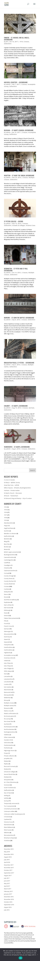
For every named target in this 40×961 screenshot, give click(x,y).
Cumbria (6, 589)
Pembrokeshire (8, 745)
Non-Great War (8, 721)
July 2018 (6, 860)
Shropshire (7, 780)
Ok (20, 958)
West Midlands (8, 827)
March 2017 (7, 889)
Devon (6, 594)
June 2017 (7, 881)
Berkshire (7, 539)
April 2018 (7, 862)
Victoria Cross (30, 225)
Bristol (6, 549)
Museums (7, 708)
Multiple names (8, 705)
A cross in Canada (9, 480)
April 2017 (7, 886)
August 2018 (7, 857)
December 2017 (8, 865)
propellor (7, 758)
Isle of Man (7, 663)
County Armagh (9, 576)
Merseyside (7, 695)
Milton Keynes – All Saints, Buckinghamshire (17, 488)
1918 (5, 518)
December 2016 (8, 897)
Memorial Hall (8, 692)
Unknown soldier (9, 811)
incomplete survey (9, 655)
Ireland (6, 660)
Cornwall (6, 573)
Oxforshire (7, 44)
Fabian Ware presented (11, 618)
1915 (5, 510)
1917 (5, 515)
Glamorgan (7, 631)
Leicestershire (8, 679)
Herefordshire (8, 647)
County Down (8, 578)
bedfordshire (8, 536)
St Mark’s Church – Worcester (13, 493)
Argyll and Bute (8, 528)
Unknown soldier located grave (13, 814)
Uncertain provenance (11, 809)
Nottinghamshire (9, 732)
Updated (6, 819)
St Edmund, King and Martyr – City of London (18, 498)
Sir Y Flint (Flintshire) (10, 782)
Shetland (6, 777)
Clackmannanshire (9, 570)
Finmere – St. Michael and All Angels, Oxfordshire (16, 38)
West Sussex (8, 830)
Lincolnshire (7, 682)
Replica (6, 764)
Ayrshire (6, 531)
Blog (5, 541)
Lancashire (7, 676)
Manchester (7, 690)
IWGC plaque (8, 671)
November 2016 (9, 899)
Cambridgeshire (9, 560)
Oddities (6, 735)
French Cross (8, 626)
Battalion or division (10, 533)
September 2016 (9, 905)
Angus (6, 525)
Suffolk (6, 798)
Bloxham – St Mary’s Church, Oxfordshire (18, 130)
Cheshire (6, 568)
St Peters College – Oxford (13, 221)
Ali (7, 42)
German (31, 408)
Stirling (6, 795)
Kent (5, 674)
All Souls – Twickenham (11, 496)
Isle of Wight (8, 668)
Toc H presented (9, 806)
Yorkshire (7, 840)
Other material (8, 737)
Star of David (8, 793)
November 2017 (9, 867)
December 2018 (8, 854)
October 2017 (8, 870)
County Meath (8, 584)
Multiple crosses (9, 703)
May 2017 (7, 883)
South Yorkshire (9, 787)
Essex (5, 613)
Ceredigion (7, 565)
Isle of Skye (7, 666)
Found (6, 623)
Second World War (9, 774)
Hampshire (7, 645)
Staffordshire (8, 790)
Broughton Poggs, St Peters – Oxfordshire (19, 362)
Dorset (6, 597)
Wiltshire (6, 832)
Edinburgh (7, 610)
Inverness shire (8, 658)
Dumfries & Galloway (10, 600)
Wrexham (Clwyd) (9, 838)
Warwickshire (8, 825)
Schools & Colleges (18, 225)
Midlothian (7, 697)
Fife (5, 621)
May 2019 (7, 852)
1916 (5, 512)
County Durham (9, 581)
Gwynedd (7, 642)
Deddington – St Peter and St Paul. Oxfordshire (16, 269)
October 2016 (8, 902)
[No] (37, 955)
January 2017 (8, 894)
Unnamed (7, 817)
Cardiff (6, 563)
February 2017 (8, 891)
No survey (7, 719)
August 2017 (7, 875)
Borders (6, 547)
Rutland (6, 769)
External (6, 615)
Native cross (7, 711)
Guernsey (7, 637)
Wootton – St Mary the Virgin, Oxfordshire (19, 175)
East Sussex (7, 608)
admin (8, 84)
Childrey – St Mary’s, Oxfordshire (16, 406)
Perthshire (7, 748)
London (6, 684)
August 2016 (7, 907)
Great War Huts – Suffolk (11, 485)
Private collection (9, 756)
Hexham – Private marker (12, 490)
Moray (6, 700)
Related (6, 761)
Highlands (7, 652)
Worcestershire (8, 835)
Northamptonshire (10, 727)
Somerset (7, 785)
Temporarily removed (10, 803)
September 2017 (9, 873)
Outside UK (7, 740)
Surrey (6, 801)
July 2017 (6, 878)
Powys (6, 753)
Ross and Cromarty (10, 766)
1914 (21, 42)
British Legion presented (11, 552)
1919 (5, 520)
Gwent (6, 639)
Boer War (7, 544)
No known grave (9, 716)
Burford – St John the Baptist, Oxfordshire (19, 317)
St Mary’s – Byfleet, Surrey (12, 482)
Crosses (26, 42)
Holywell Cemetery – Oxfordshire (16, 82)
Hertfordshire (8, 650)
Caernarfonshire (9, 557)
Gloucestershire (9, 634)
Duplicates (7, 602)
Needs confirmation (10, 713)
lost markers (8, 687)
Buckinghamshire (9, 555)
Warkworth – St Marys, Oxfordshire (17, 447)
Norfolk (6, 724)
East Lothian (8, 605)
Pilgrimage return (9, 750)
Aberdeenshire (8, 523)
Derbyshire (7, 592)
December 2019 (8, 849)
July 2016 (6, 910)
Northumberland (9, 729)
